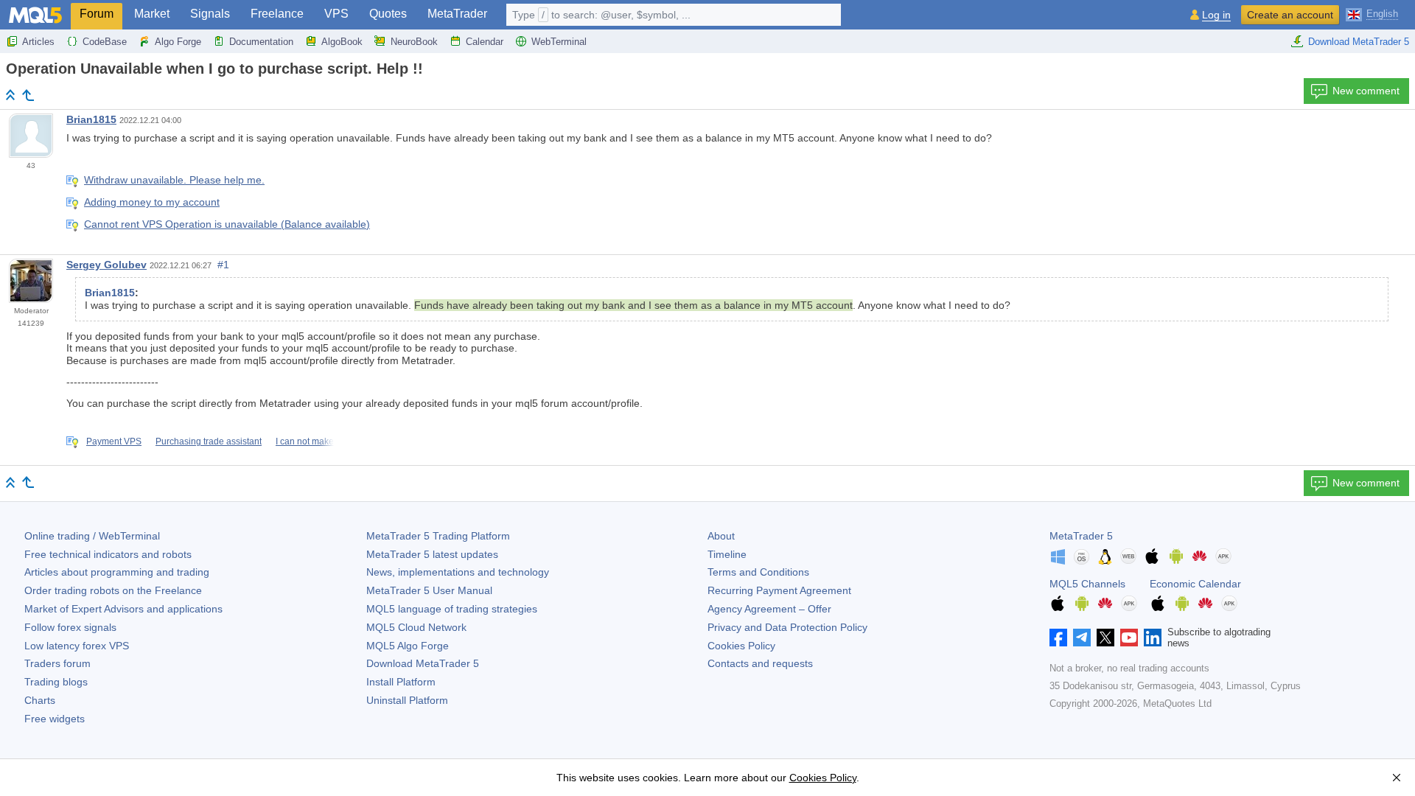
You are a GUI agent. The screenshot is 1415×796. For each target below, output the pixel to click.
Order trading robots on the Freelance (113, 590)
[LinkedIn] (1152, 637)
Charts (39, 700)
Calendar (484, 41)
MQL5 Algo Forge (407, 646)
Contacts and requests (760, 663)
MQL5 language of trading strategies (451, 609)
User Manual (429, 590)
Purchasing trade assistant (209, 441)
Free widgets (54, 719)
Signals (210, 13)
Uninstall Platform (407, 700)
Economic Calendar (1195, 584)
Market (152, 13)
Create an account (1290, 15)
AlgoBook (342, 41)
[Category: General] (28, 95)
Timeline (727, 554)
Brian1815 (91, 119)
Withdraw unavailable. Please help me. (174, 180)
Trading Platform (438, 536)
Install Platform (401, 682)
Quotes (388, 13)
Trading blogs (56, 682)
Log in (1216, 15)
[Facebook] (1058, 637)
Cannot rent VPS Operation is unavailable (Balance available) (227, 224)
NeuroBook (414, 41)
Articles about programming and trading (116, 572)
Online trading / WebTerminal (92, 536)
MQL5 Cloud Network (416, 627)
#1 (223, 264)
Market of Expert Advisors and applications (123, 609)
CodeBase (105, 41)
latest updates (432, 554)
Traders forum (57, 663)
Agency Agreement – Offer (769, 609)
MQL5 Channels (1087, 584)
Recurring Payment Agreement (779, 590)
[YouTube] (1129, 637)
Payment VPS (114, 441)
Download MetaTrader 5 (1358, 41)
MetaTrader (457, 13)
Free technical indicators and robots (108, 554)
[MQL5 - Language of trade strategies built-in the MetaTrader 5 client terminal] (35, 15)
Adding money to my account (152, 202)
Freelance (277, 13)
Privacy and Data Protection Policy (787, 627)
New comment (1366, 91)
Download (422, 663)
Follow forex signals (70, 627)
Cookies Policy (741, 646)
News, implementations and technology (457, 572)
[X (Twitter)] (1105, 637)
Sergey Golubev (106, 264)
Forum (96, 13)
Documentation (261, 41)
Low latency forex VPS (76, 646)
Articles (38, 41)
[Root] (10, 94)
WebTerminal (559, 41)
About (721, 536)
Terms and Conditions (758, 572)
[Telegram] (1082, 637)
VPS (336, 13)
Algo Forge (178, 41)
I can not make (305, 441)
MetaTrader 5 (1081, 536)
